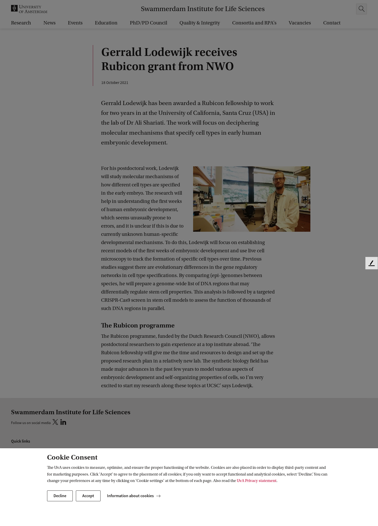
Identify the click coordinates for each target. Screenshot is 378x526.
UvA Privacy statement (256, 480)
